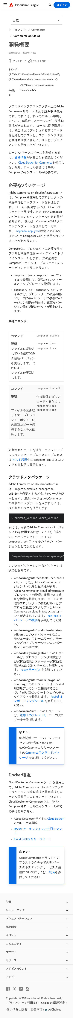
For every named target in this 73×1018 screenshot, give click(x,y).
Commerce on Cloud (26, 36)
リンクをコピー (40, 61)
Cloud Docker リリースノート (33, 839)
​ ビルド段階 (19, 459)
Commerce (38, 29)
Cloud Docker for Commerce (35, 162)
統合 (52, 872)
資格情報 (21, 157)
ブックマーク (19, 61)
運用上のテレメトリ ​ (34, 715)
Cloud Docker (55, 818)
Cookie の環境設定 (53, 1003)
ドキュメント (18, 29)
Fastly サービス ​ (31, 669)
